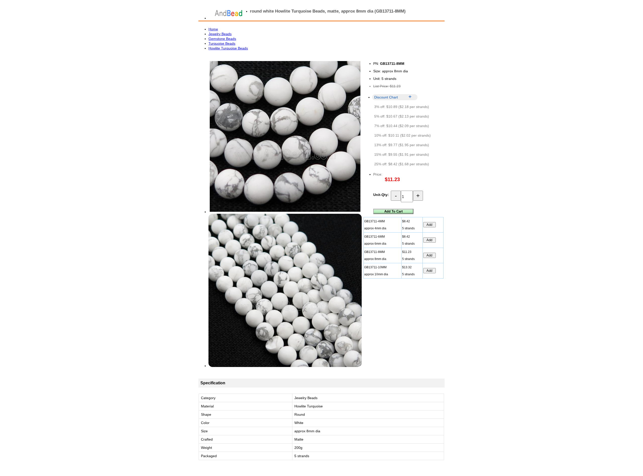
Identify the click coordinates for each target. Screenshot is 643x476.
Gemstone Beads (222, 39)
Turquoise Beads (221, 43)
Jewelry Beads (220, 34)
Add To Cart (393, 211)
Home (213, 29)
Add (429, 225)
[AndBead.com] (228, 13)
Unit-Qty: (381, 195)
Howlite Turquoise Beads (228, 48)
